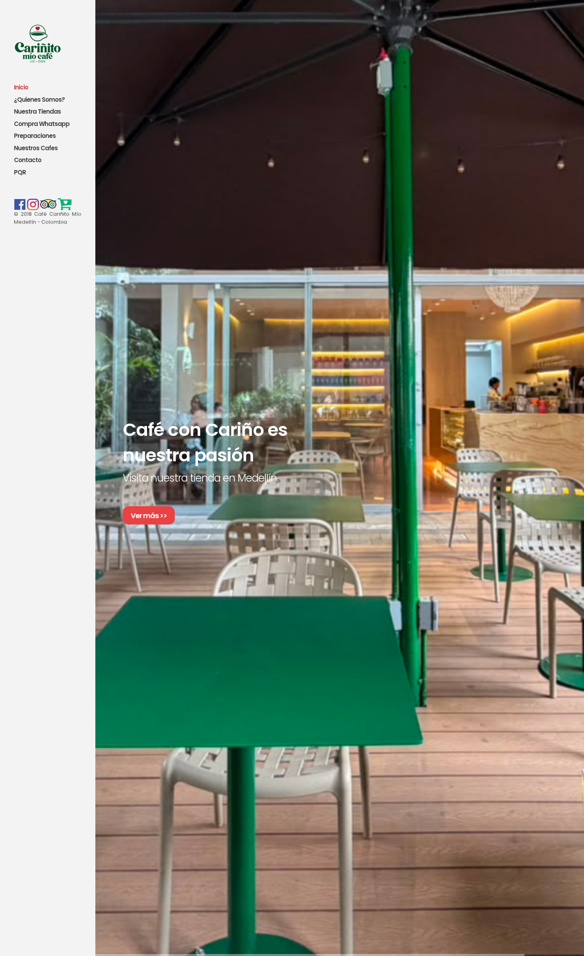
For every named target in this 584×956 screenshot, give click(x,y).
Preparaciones (35, 136)
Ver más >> (149, 516)
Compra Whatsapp (42, 124)
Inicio (21, 87)
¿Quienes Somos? (39, 100)
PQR (20, 172)
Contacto (27, 160)
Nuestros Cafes (36, 148)
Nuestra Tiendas (37, 112)
